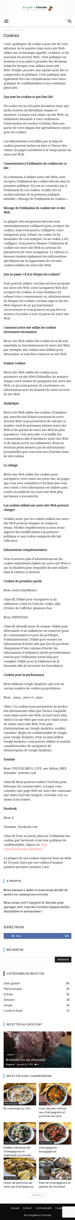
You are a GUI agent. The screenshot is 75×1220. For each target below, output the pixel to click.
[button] (6, 21)
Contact (27, 1208)
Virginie (10, 1064)
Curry (42, 1103)
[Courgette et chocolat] (37, 8)
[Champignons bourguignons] (55, 1133)
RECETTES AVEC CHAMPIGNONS (29, 1076)
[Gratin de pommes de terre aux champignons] (20, 1168)
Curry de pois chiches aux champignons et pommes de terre (52, 1112)
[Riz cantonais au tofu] (20, 1094)
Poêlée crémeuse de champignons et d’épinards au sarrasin (17, 1151)
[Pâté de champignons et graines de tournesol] (55, 1168)
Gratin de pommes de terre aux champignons (18, 1184)
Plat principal (11, 1103)
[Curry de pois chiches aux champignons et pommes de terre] (55, 1094)
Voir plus (36, 1194)
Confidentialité (43, 1208)
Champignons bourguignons (48, 1149)
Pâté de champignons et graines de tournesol (55, 1184)
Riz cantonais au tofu (17, 1108)
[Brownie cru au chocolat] (37, 1049)
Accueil (7, 30)
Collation (44, 1178)
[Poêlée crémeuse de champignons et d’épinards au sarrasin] (20, 1133)
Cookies (59, 1208)
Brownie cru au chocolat (26, 1059)
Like (67, 935)
